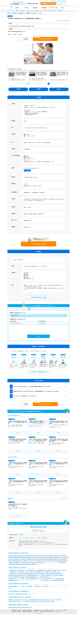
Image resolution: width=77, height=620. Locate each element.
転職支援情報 (44, 7)
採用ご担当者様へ (53, 0)
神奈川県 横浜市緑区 (28, 168)
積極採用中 (15, 34)
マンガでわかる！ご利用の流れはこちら (38, 371)
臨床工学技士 (36, 611)
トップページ (11, 7)
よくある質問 (64, 610)
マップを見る (27, 170)
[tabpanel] (38, 54)
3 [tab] (39, 83)
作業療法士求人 (23, 10)
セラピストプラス (57, 611)
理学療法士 (14, 611)
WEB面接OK (20, 34)
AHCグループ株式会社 (17, 259)
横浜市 (32, 10)
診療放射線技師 (42, 611)
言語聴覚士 (24, 611)
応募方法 (59, 89)
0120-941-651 (32, 3)
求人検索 (26, 7)
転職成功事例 (35, 7)
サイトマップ (58, 610)
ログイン (61, 3)
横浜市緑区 (36, 10)
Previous (28, 84)
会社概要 (38, 89)
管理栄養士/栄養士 (50, 611)
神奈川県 (28, 10)
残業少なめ (10, 34)
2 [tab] (37, 83)
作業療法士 (17, 10)
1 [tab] (38, 63)
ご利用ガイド (17, 7)
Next (49, 84)
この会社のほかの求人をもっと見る (38, 297)
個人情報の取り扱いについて (38, 610)
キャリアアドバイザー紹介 (53, 7)
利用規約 (46, 610)
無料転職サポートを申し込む (48, 3)
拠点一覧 (62, 7)
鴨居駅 (30, 177)
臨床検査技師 (30, 611)
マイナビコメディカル (10, 10)
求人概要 (18, 89)
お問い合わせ (51, 610)
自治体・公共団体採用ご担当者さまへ (25, 610)
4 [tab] (40, 83)
